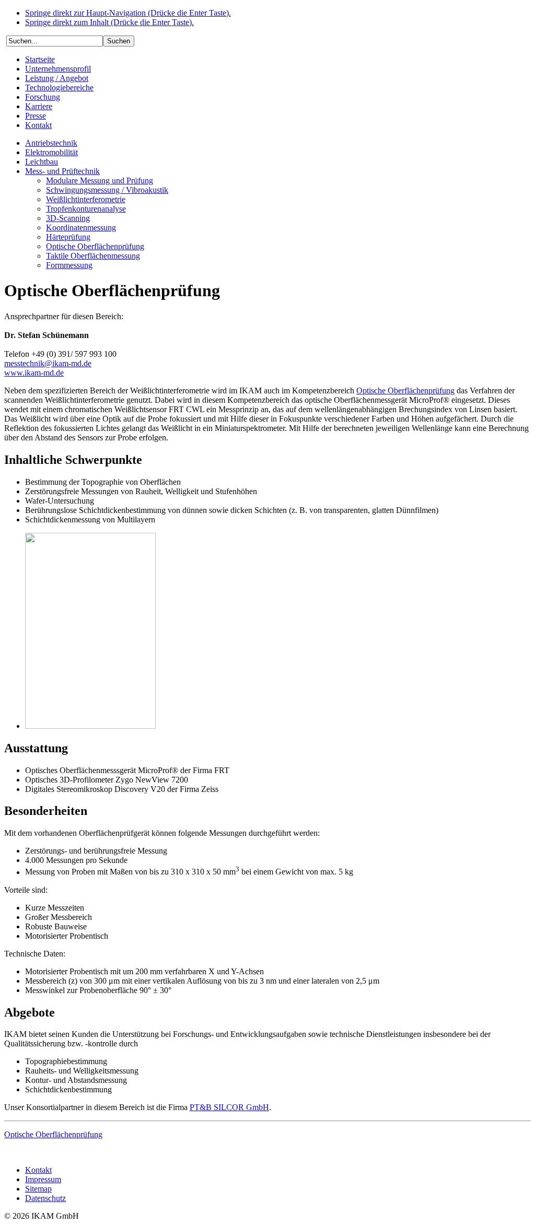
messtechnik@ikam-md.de (47, 363)
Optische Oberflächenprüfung (405, 390)
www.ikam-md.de (34, 372)
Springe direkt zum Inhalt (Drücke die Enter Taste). (109, 22)
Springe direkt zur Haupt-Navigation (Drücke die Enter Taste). (128, 12)
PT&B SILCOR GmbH (229, 1107)
